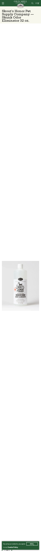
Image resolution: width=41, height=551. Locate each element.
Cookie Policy (13, 547)
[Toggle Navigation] (3, 3)
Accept (32, 544)
